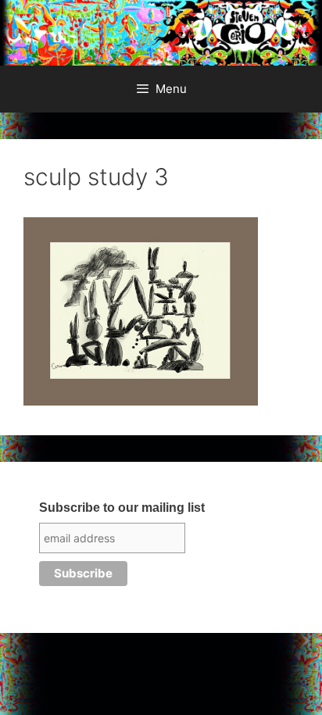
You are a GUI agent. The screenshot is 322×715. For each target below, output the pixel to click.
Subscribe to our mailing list (122, 507)
